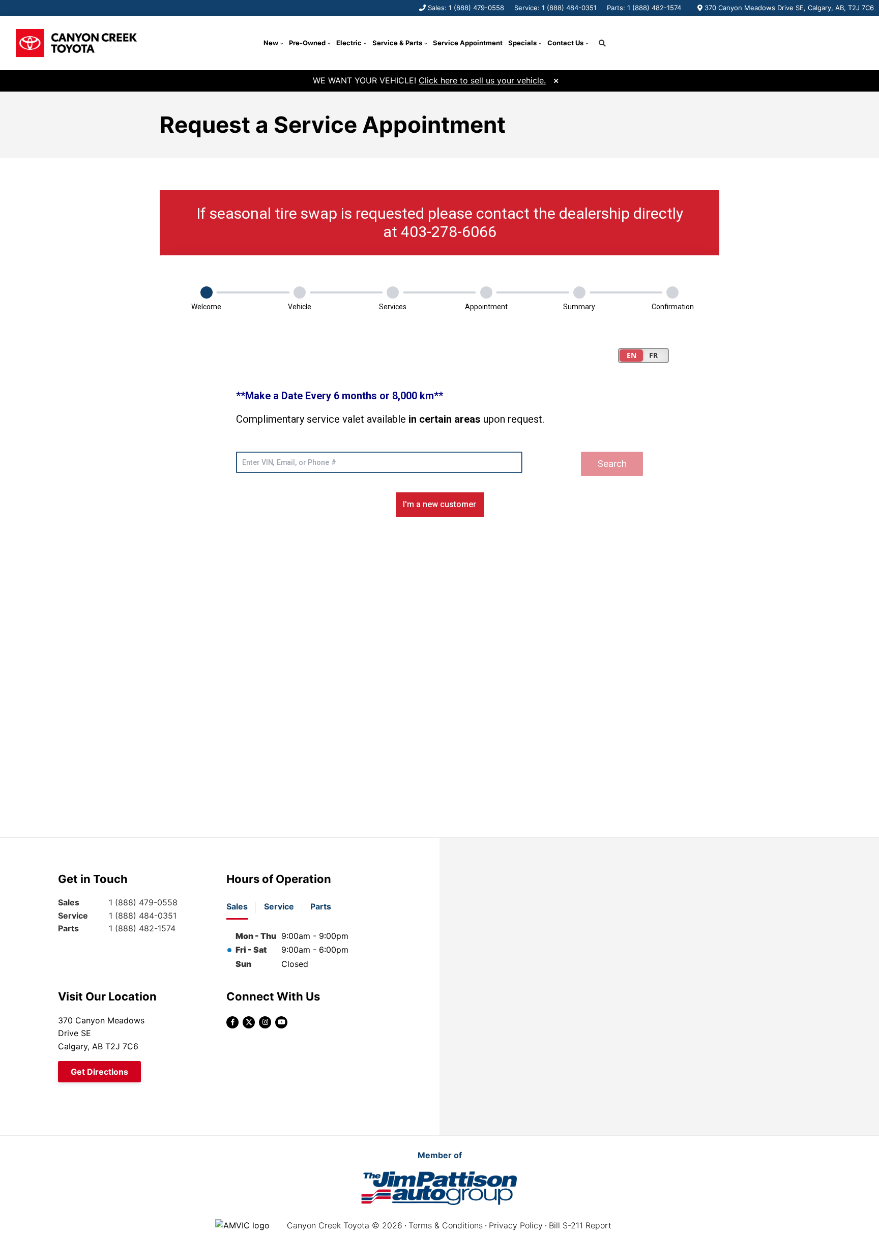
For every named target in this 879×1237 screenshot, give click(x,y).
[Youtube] (281, 1022)
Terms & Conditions (445, 1225)
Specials (522, 43)
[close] (556, 79)
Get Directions (99, 1072)
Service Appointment (468, 43)
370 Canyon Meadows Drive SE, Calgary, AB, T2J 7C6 (789, 8)
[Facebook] (232, 1022)
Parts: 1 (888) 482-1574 (644, 8)
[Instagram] (265, 1022)
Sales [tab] (237, 906)
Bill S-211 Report (580, 1225)
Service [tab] (279, 906)
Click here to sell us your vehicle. (482, 80)
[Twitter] (249, 1022)
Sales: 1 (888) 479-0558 (466, 8)
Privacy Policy (516, 1225)
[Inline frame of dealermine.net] (439, 495)
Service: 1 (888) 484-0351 (555, 8)
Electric (349, 43)
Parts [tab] (320, 906)
